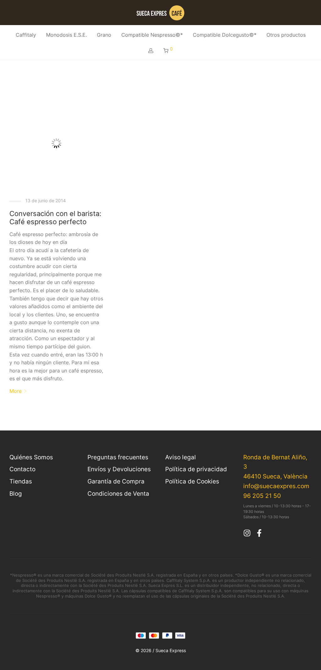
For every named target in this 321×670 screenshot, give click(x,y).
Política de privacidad (196, 469)
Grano (104, 35)
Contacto (22, 469)
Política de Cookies (192, 481)
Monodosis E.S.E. (66, 35)
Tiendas (20, 481)
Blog (15, 493)
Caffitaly (26, 35)
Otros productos (286, 35)
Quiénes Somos (31, 457)
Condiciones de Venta (118, 493)
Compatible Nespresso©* (152, 35)
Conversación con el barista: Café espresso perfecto (55, 217)
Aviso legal (180, 457)
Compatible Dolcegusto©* (224, 35)
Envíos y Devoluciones (119, 469)
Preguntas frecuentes (117, 457)
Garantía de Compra (116, 481)
